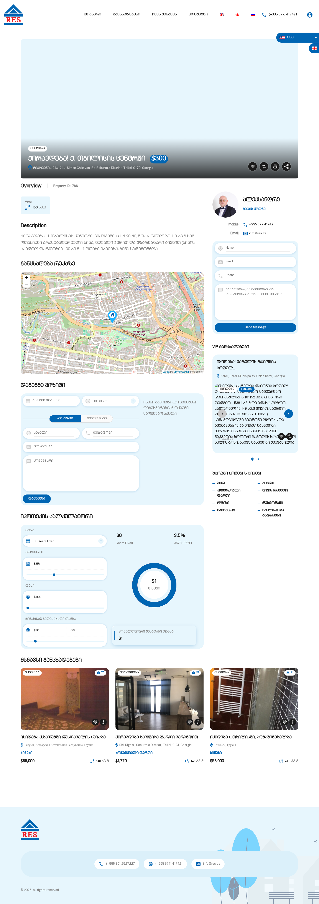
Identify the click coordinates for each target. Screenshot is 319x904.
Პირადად (65, 418)
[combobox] (110, 401)
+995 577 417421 (262, 224)
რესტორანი (272, 503)
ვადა (29, 530)
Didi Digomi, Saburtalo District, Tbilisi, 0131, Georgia (155, 745)
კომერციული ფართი (134, 753)
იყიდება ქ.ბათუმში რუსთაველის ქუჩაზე (63, 737)
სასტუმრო (226, 510)
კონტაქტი (198, 15)
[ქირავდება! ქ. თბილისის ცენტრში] (112, 317)
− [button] (26, 284)
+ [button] (26, 277)
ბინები (268, 483)
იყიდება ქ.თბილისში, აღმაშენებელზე (251, 737)
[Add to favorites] (252, 166)
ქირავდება (129, 672)
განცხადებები (126, 15)
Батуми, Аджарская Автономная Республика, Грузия (58, 745)
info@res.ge (257, 233)
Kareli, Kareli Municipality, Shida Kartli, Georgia (252, 376)
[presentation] (222, 413)
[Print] (275, 166)
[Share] (286, 166)
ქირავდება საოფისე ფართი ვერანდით (156, 737)
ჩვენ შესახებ (164, 15)
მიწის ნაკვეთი (275, 490)
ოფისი (223, 503)
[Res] (13, 15)
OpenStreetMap (181, 372)
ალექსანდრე (261, 200)
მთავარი (92, 15)
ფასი (30, 586)
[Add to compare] (264, 166)
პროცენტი (34, 552)
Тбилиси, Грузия (224, 745)
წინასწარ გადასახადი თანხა (50, 619)
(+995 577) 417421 (283, 15)
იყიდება (37, 148)
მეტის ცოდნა (254, 209)
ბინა (221, 483)
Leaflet (166, 372)
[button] (252, 459)
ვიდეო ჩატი (97, 418)
